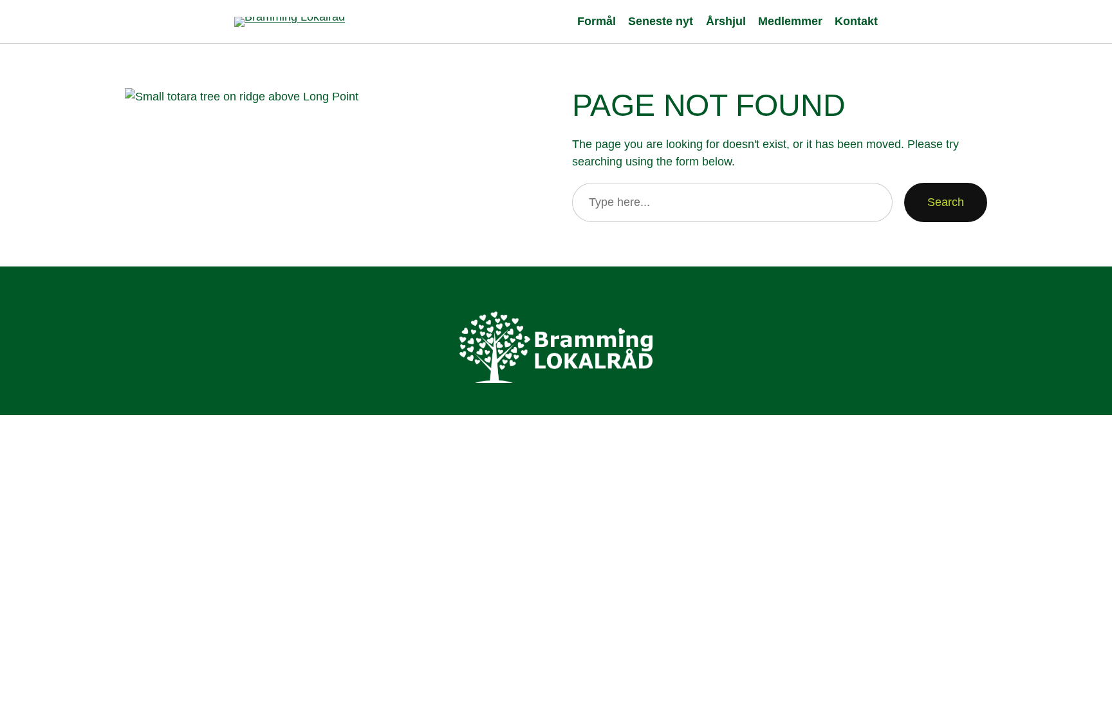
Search (945, 202)
